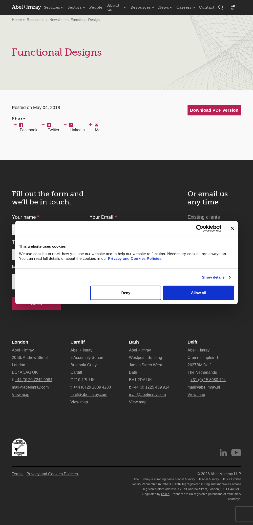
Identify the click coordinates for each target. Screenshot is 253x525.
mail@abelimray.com (30, 387)
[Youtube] (236, 452)
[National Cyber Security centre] (19, 447)
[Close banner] (232, 228)
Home (17, 20)
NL (233, 9)
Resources (140, 7)
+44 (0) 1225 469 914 (150, 387)
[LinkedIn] (223, 452)
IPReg (165, 494)
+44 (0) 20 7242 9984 (33, 380)
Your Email (103, 217)
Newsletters (59, 20)
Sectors (74, 7)
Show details (213, 277)
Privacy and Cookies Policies (134, 258)
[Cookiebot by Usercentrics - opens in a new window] (199, 228)
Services (52, 7)
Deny (125, 293)
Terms (17, 474)
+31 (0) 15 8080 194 (208, 380)
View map (20, 395)
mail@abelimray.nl (204, 387)
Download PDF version (214, 110)
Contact (206, 7)
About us (113, 7)
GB (233, 5)
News (163, 7)
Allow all (198, 293)
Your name (26, 217)
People (95, 7)
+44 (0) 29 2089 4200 (92, 387)
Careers (183, 7)
